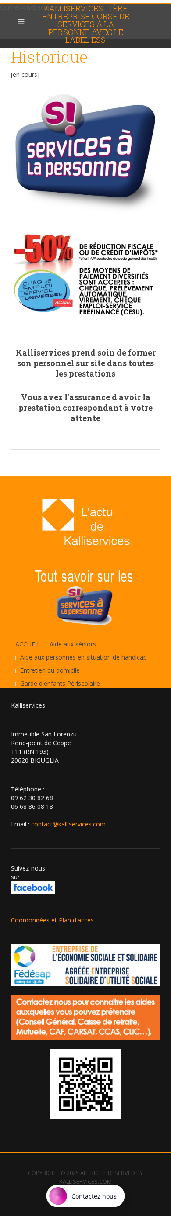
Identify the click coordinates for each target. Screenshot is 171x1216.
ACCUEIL (27, 644)
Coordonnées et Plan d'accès (52, 920)
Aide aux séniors (73, 644)
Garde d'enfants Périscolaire (60, 683)
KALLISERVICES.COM (85, 1181)
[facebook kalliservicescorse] (33, 887)
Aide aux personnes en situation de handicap (83, 657)
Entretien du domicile (50, 670)
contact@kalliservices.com (68, 824)
